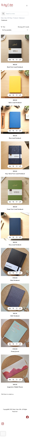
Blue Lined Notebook (15, 138)
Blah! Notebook (15, 316)
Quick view (13, 59)
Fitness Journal (15, 351)
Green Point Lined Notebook (15, 209)
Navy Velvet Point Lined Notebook (15, 174)
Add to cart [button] (9, 59)
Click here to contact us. (7, 394)
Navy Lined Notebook (15, 245)
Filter (4, 27)
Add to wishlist (16, 59)
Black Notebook (15, 280)
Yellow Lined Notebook (15, 103)
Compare (20, 59)
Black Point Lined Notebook (15, 67)
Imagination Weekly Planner (15, 387)
